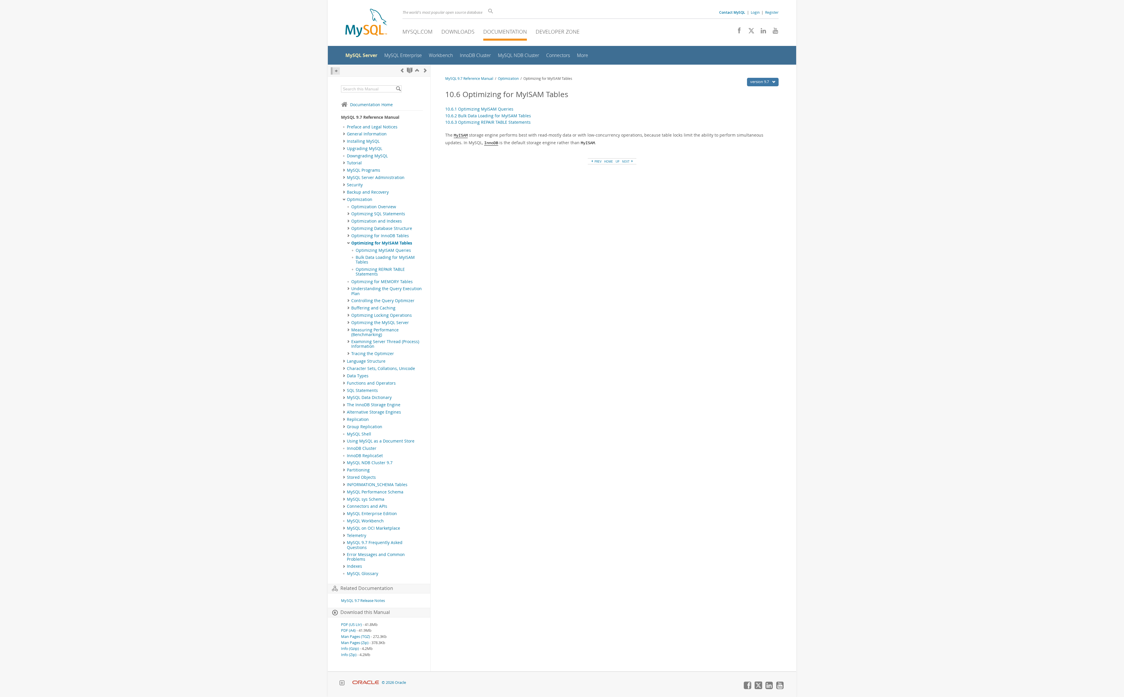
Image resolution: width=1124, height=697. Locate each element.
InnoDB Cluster (361, 448)
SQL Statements (362, 390)
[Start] (409, 70)
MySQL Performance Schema (375, 492)
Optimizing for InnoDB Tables (380, 235)
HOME (608, 161)
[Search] (398, 89)
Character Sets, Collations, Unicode (381, 368)
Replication (358, 419)
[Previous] (402, 70)
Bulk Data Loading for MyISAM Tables (385, 260)
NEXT (626, 161)
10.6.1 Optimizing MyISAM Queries (479, 109)
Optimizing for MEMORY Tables (382, 281)
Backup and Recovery (368, 192)
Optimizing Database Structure (381, 228)
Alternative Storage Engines (374, 412)
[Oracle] (365, 682)
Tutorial (354, 163)
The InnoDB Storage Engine (373, 404)
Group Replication (364, 426)
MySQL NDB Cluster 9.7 (370, 462)
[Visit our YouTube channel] (773, 32)
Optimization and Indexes (376, 221)
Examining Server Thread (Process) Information (385, 344)
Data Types (358, 375)
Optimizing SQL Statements (378, 213)
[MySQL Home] (366, 23)
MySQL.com (417, 31)
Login (755, 12)
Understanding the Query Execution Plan (386, 291)
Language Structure (366, 361)
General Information (367, 134)
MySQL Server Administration (376, 177)
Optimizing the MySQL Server (380, 322)
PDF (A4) (348, 630)
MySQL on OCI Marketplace (373, 528)
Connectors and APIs (367, 506)
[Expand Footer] (342, 684)
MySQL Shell (359, 434)
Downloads (457, 31)
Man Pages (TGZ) (355, 636)
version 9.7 (760, 81)
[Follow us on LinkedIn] (761, 32)
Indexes (354, 566)
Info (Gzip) (350, 648)
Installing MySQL (363, 141)
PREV (598, 161)
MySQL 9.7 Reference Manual (469, 78)
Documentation (505, 31)
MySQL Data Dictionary (369, 397)
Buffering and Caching (373, 308)
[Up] (417, 70)
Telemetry (356, 535)
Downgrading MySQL (367, 156)
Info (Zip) (349, 654)
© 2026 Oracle (394, 682)
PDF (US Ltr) (351, 624)
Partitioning (358, 470)
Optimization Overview (373, 206)
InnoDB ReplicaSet (365, 455)
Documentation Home (371, 104)
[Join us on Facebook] (737, 32)
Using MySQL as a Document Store (380, 441)
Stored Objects (361, 477)
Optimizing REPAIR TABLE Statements (380, 272)
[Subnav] (344, 134)
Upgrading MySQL (364, 148)
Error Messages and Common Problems (376, 557)
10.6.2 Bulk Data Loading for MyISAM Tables (488, 115)
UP (617, 161)
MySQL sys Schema (365, 499)
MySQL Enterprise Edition (372, 513)
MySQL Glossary (362, 573)
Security (355, 184)
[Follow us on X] (749, 32)
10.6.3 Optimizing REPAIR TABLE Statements (488, 122)
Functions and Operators (371, 383)
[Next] (425, 70)
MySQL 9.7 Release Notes (363, 600)
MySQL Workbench (365, 521)
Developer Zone (558, 31)
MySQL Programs (363, 170)
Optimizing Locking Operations (381, 315)
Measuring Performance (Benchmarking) (375, 332)
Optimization (359, 199)
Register (772, 12)
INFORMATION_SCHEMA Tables (377, 484)
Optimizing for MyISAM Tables (381, 243)
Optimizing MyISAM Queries (383, 250)
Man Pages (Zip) (355, 642)
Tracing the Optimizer (372, 353)
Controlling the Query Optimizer (382, 300)
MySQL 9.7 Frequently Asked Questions (374, 545)
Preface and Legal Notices (372, 127)
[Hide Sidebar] (335, 71)
